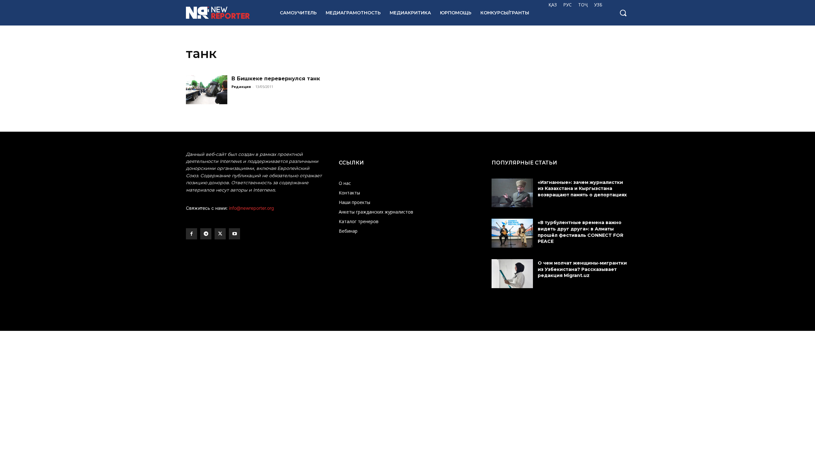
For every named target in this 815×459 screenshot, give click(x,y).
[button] (623, 13)
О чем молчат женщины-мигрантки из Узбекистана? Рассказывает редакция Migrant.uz (582, 269)
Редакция (241, 86)
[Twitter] (220, 233)
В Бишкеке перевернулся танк (275, 79)
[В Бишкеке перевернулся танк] (206, 89)
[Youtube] (234, 233)
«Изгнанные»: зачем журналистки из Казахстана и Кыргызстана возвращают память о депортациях (583, 188)
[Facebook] (191, 233)
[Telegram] (205, 233)
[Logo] (226, 13)
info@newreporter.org (251, 208)
